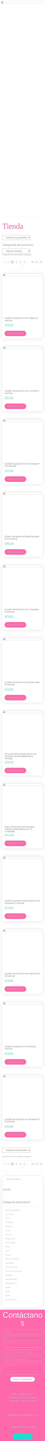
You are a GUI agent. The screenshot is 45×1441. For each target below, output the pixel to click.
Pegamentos (11, 1283)
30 (33, 262)
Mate (7, 1251)
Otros (7, 1295)
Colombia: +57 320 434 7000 (22, 1398)
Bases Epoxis (11, 1299)
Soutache (9, 1214)
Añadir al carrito (15, 333)
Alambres (9, 1263)
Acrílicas (8, 1226)
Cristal (7, 1230)
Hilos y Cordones (12, 1210)
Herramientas (11, 1279)
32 (41, 262)
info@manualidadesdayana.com (22, 1415)
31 (37, 262)
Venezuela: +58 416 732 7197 (22, 1401)
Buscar (4, 1179)
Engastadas (10, 1238)
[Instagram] (23, 1437)
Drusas (8, 1234)
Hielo (7, 1247)
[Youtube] (29, 1437)
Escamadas (10, 1242)
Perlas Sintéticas (12, 1259)
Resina (8, 1255)
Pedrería (8, 1222)
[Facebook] (16, 1437)
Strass (7, 1287)
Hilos (7, 1218)
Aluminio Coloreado (13, 1271)
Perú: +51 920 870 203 (22, 1394)
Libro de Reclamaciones (22, 1427)
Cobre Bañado (11, 1267)
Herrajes (8, 1275)
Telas (7, 1291)
